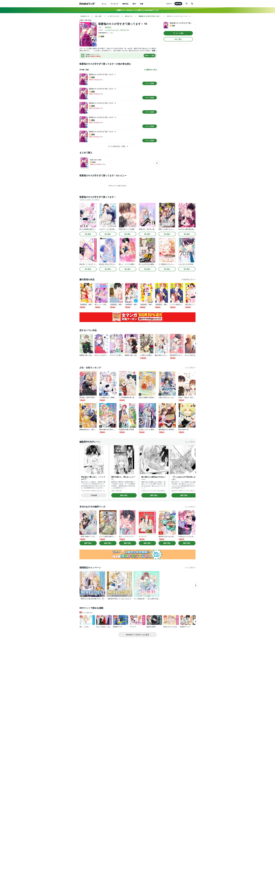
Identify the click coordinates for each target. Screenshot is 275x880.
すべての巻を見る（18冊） (117, 146)
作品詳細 (94, 495)
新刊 (134, 4)
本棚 (141, 4)
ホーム (104, 4)
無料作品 (125, 4)
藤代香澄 (108, 27)
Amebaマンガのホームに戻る (137, 634)
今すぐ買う (178, 39)
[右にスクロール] (156, 163)
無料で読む (124, 495)
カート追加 (179, 33)
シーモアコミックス (112, 30)
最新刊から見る (151, 70)
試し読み (88, 234)
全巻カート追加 (149, 55)
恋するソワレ (124, 30)
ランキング (114, 4)
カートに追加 (149, 83)
